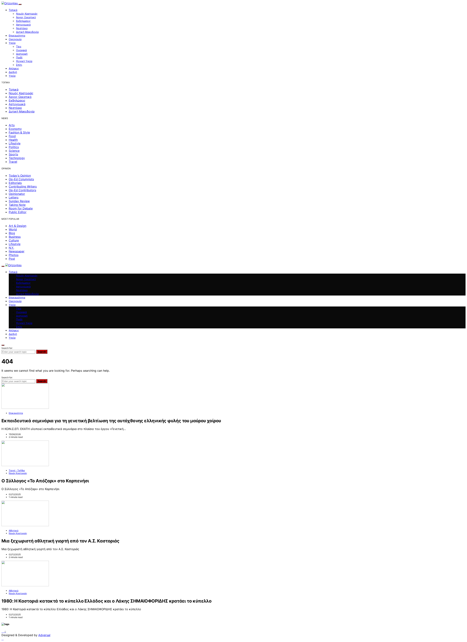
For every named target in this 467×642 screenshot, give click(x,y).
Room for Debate (21, 208)
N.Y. (11, 247)
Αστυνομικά (23, 24)
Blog (12, 233)
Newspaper (16, 251)
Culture (14, 240)
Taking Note (17, 205)
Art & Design (17, 226)
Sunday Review (19, 201)
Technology (17, 158)
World (13, 229)
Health (13, 140)
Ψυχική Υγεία (24, 61)
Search (42, 351)
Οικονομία (15, 39)
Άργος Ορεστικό (26, 17)
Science (14, 151)
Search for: (7, 348)
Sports (13, 154)
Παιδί (19, 57)
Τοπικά (13, 10)
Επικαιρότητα (17, 35)
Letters (13, 197)
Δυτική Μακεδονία (27, 31)
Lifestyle (14, 143)
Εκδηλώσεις (23, 20)
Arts (12, 125)
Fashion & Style (19, 132)
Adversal (44, 635)
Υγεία (12, 42)
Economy (15, 129)
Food (12, 136)
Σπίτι (19, 64)
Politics (14, 147)
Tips (18, 46)
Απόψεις (14, 68)
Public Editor (17, 212)
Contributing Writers (23, 186)
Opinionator (17, 194)
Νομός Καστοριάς (27, 13)
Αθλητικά (13, 530)
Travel (13, 161)
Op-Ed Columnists (21, 179)
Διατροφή (22, 53)
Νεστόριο (22, 28)
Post (12, 258)
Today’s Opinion (20, 175)
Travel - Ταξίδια (17, 470)
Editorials (15, 183)
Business (15, 237)
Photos (13, 255)
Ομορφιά (21, 50)
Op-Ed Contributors (22, 190)
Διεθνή (13, 72)
